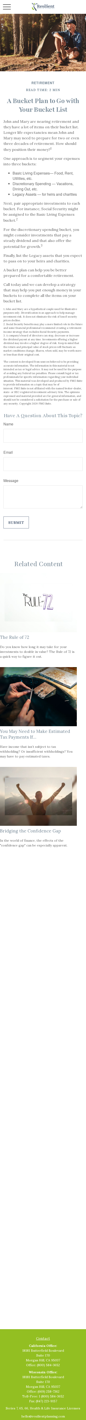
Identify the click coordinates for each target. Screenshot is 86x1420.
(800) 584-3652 (48, 1365)
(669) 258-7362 (48, 1391)
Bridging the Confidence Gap (30, 831)
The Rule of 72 (14, 637)
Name (8, 424)
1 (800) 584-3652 (51, 1396)
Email (8, 452)
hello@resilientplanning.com (43, 1416)
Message (10, 480)
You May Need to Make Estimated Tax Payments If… (35, 734)
